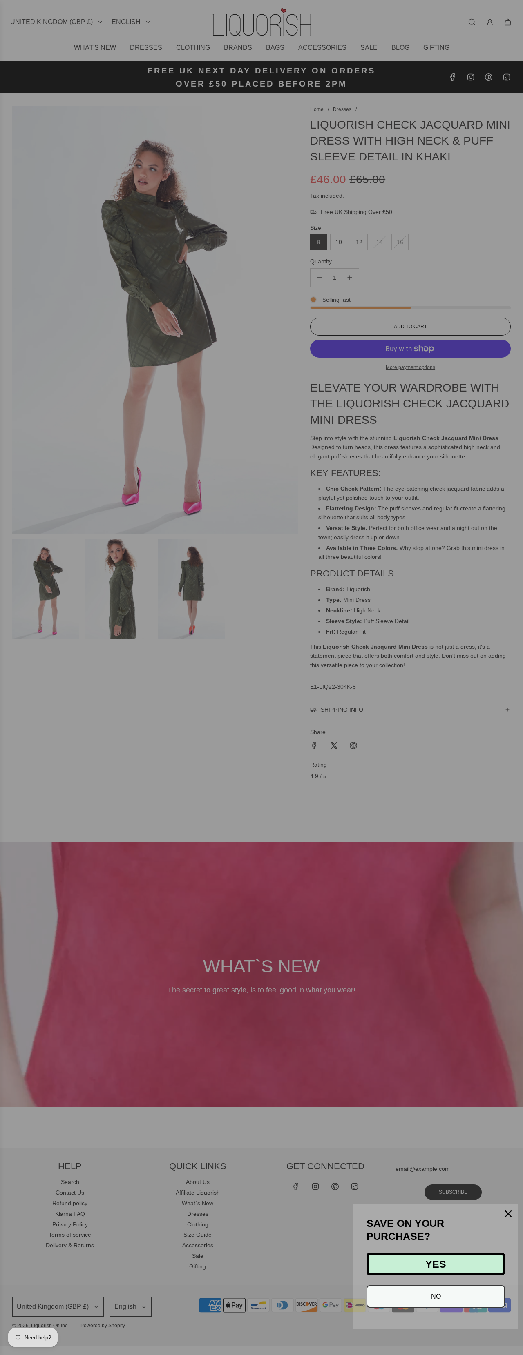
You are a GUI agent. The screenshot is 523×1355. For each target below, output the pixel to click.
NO (436, 1296)
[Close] (508, 1214)
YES (435, 1264)
